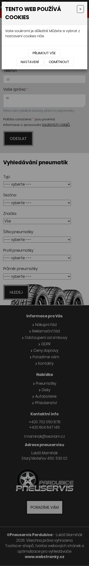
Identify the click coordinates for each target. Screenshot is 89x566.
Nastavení (30, 61)
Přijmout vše (44, 53)
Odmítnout (59, 61)
